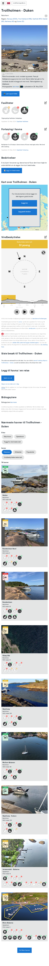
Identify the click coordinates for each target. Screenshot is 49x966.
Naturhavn (7, 436)
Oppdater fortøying (22, 150)
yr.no (20, 321)
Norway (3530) (12, 19)
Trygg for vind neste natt (12, 442)
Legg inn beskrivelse (12, 170)
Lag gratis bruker (24, 211)
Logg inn (24, 203)
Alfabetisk (18, 452)
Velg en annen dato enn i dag (10, 384)
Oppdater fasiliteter (22, 121)
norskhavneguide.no (19, 3)
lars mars (16, 86)
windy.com (32, 328)
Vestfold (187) (37, 19)
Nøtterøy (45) (9, 21)
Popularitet (30, 452)
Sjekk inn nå (8, 378)
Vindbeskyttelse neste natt (13, 457)
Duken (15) (20, 21)
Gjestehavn (20, 436)
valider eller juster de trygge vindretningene (25, 342)
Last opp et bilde (10, 93)
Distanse (7, 452)
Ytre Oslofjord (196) (25, 19)
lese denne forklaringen (39, 318)
